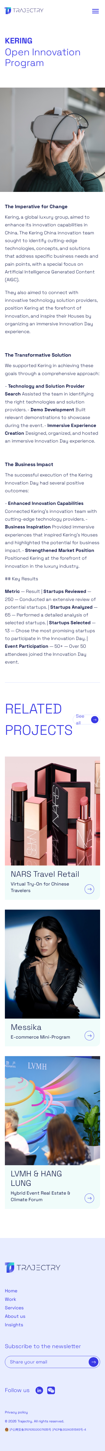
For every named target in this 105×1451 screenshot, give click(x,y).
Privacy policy (16, 1412)
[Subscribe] (93, 1362)
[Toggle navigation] (95, 11)
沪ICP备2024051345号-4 (69, 1430)
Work (10, 1299)
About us (15, 1316)
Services (14, 1307)
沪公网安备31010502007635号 (30, 1430)
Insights (14, 1324)
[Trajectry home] (24, 11)
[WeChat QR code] (51, 1390)
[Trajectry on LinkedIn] (39, 1390)
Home (11, 1290)
